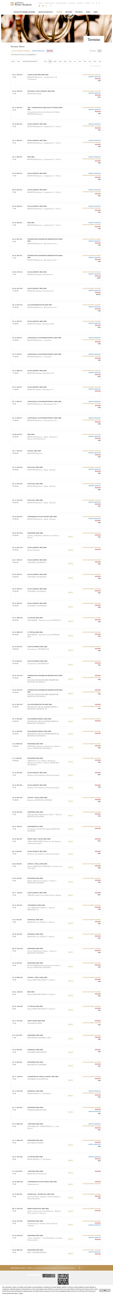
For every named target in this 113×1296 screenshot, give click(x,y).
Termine (59, 12)
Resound (69, 12)
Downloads (71, 3)
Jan (45, 61)
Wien (99, 51)
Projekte (79, 12)
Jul (75, 61)
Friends (87, 3)
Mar (55, 61)
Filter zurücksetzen (95, 66)
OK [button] (105, 1290)
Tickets (70, 536)
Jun (70, 61)
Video (96, 12)
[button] (56, 79)
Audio (88, 12)
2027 (18, 61)
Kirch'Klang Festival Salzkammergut (23, 54)
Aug (80, 61)
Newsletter (80, 3)
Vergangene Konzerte (30, 61)
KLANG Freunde (49, 3)
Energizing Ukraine (61, 3)
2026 (12, 61)
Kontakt (40, 3)
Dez (100, 61)
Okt (90, 61)
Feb (50, 61)
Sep (85, 61)
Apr (60, 61)
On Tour (93, 51)
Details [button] (21, 1293)
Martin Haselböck (45, 12)
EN (92, 3)
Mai (65, 61)
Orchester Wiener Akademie (24, 12)
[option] (56, 28)
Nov (95, 61)
